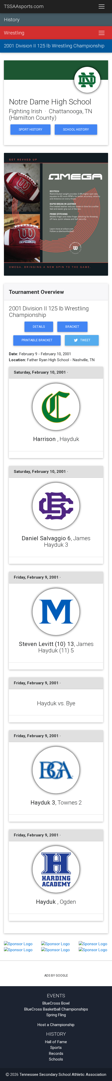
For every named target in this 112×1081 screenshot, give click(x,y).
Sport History (30, 129)
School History (76, 129)
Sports (56, 1047)
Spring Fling (56, 1015)
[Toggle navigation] (101, 6)
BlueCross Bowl (56, 1003)
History (12, 20)
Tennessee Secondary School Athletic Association (63, 1074)
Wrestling (14, 33)
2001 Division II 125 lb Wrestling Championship (54, 46)
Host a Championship (56, 1024)
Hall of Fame (56, 1042)
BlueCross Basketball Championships (56, 1009)
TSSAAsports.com (23, 6)
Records (56, 1053)
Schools (56, 1059)
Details (39, 327)
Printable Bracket (37, 340)
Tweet (84, 340)
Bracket (72, 327)
